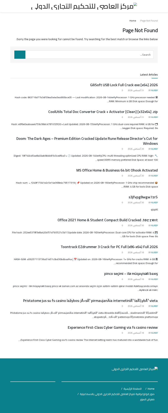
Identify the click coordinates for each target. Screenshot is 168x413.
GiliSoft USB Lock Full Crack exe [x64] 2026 (124, 84)
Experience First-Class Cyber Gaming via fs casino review (113, 327)
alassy (154, 90)
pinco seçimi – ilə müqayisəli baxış (131, 273)
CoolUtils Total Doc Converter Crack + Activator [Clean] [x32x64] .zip (103, 111)
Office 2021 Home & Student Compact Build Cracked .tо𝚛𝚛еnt (108, 220)
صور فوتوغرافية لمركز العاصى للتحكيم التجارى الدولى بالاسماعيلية (117, 394)
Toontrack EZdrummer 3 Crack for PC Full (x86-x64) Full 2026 (109, 246)
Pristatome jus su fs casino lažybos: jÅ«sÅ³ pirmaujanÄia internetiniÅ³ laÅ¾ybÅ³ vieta (90, 300)
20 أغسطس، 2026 (136, 149)
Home (132, 20)
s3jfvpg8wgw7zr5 (143, 197)
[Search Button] (19, 55)
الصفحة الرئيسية (133, 388)
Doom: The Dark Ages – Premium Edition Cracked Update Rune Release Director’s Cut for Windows (87, 141)
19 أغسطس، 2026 (136, 252)
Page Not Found (149, 20)
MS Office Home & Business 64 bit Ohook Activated (117, 170)
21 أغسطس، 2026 (136, 90)
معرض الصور (147, 399)
